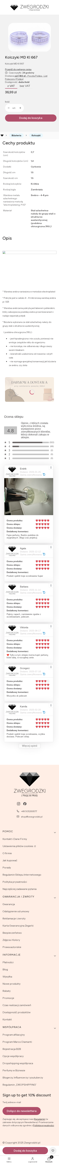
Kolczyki (36, 135)
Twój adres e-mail (12, 1102)
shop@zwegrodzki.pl (31, 816)
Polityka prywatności (15, 881)
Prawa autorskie (12, 947)
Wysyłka (7, 976)
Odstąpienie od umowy (16, 911)
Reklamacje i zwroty (14, 918)
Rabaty (7, 990)
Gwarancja (9, 904)
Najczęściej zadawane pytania (20, 889)
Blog (5, 969)
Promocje (8, 998)
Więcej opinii (29, 745)
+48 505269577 (29, 811)
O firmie (7, 853)
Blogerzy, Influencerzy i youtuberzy (23, 1077)
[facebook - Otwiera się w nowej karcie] (25, 804)
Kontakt (7, 1019)
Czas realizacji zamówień (17, 1005)
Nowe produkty (11, 983)
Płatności (8, 962)
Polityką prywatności (43, 1125)
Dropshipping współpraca (18, 1063)
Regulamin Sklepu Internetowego (22, 874)
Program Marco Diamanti (17, 1041)
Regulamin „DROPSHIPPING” (20, 1084)
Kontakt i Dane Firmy (15, 838)
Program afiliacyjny (14, 1034)
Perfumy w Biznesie (14, 1070)
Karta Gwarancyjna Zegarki (18, 925)
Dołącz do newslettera (22, 1111)
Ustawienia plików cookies (18, 846)
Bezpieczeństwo (12, 932)
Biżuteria (16, 135)
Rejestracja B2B (12, 1049)
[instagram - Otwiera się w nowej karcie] (18, 804)
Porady (7, 867)
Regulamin (39, 1119)
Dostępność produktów (17, 1012)
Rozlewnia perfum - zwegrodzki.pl (2, 135)
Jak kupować (10, 860)
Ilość (7, 101)
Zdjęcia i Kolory (11, 939)
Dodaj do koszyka (30, 118)
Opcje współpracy (13, 1056)
